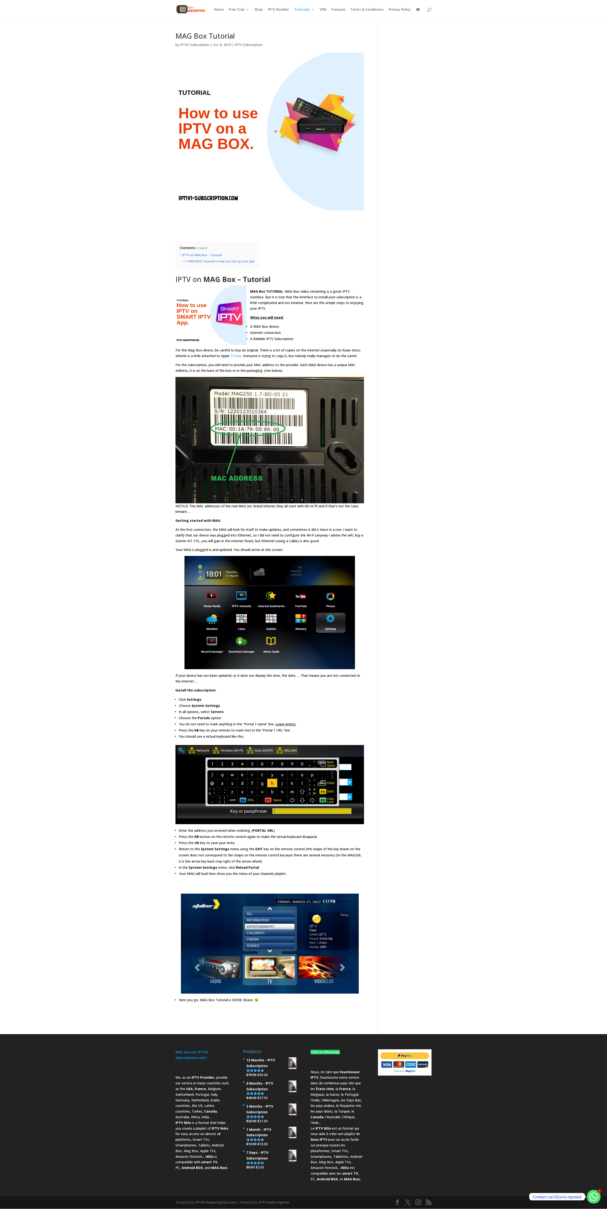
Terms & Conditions (366, 10)
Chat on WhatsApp (325, 1052)
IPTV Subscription (248, 44)
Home (219, 10)
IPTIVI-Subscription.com (216, 1202)
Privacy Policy (400, 10)
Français (338, 10)
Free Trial (236, 10)
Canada (210, 1111)
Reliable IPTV (263, 338)
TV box (236, 356)
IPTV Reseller (278, 10)
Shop (258, 10)
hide (202, 248)
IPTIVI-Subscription (194, 44)
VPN (323, 10)
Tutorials (302, 10)
